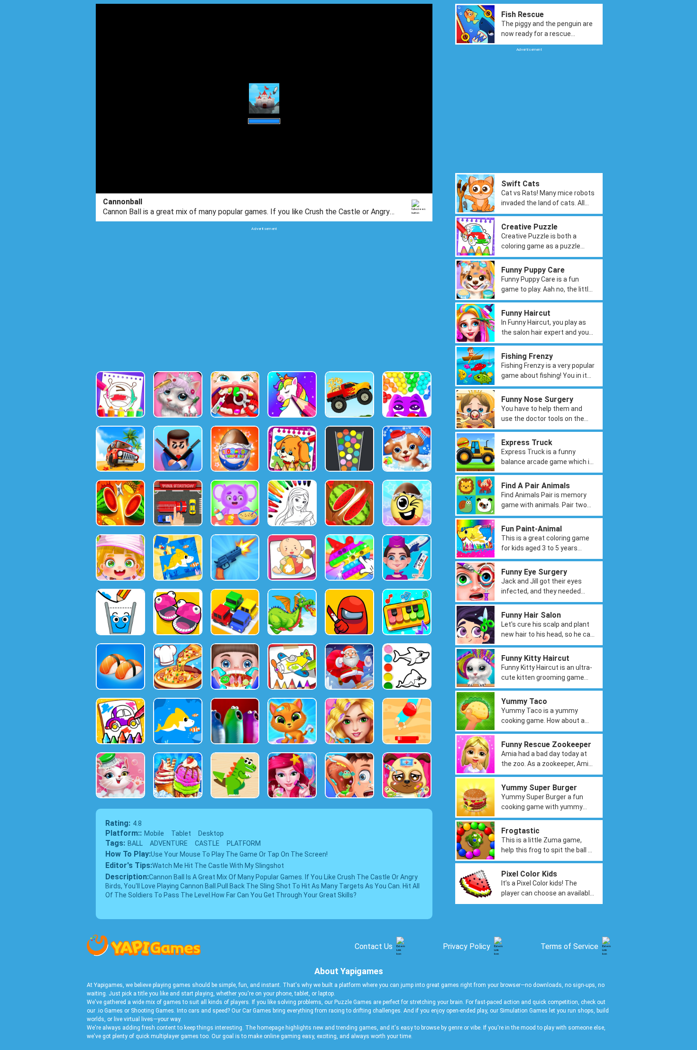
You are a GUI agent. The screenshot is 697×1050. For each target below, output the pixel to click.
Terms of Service (569, 946)
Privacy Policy (466, 946)
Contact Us (374, 946)
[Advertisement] (264, 297)
